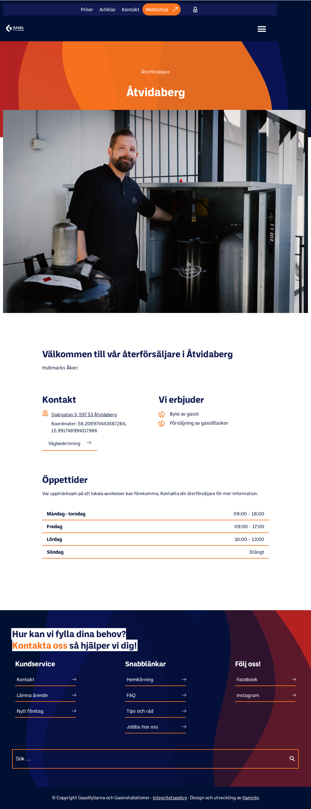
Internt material (195, 9)
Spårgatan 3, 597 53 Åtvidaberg (84, 414)
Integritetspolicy (170, 798)
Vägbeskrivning (64, 443)
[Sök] (292, 759)
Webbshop (156, 9)
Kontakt (130, 9)
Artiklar (107, 9)
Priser (87, 9)
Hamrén (250, 798)
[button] (262, 29)
